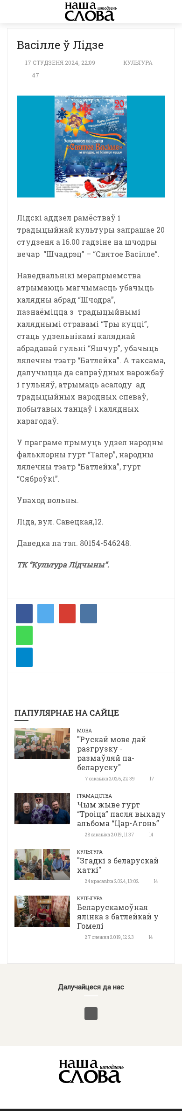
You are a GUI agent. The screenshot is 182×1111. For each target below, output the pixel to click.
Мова (84, 730)
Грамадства (94, 795)
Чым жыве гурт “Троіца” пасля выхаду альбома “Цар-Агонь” (121, 814)
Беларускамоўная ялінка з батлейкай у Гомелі (118, 916)
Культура (138, 62)
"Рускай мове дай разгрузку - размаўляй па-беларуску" (111, 753)
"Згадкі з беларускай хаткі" (118, 865)
